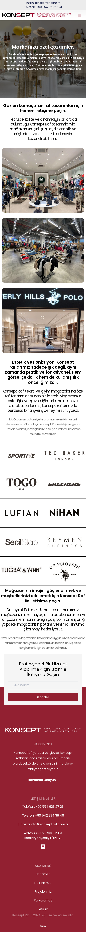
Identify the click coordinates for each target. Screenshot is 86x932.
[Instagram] (43, 846)
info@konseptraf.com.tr (43, 3)
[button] (79, 15)
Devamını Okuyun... (43, 780)
